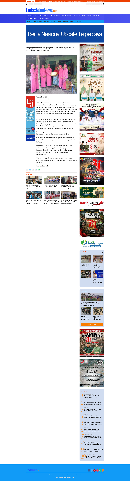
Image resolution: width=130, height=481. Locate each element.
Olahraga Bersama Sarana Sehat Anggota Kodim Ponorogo (85, 318)
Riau (54, 21)
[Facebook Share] (27, 170)
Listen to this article (43, 99)
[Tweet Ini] (30, 170)
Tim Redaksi (52, 475)
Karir (57, 475)
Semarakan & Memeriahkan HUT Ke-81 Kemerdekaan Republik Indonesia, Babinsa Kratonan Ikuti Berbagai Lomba (85, 265)
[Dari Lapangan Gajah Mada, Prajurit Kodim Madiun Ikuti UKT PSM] (98, 311)
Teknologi (42, 18)
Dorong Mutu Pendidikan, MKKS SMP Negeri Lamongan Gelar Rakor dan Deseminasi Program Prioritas (93, 423)
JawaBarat (33, 21)
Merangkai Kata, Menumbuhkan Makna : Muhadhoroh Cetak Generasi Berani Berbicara (93, 450)
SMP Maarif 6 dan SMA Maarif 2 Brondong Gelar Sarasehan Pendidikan (93, 403)
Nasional (58, 15)
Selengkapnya (91, 324)
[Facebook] (89, 470)
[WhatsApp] (100, 470)
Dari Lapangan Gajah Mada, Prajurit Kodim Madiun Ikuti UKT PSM (98, 318)
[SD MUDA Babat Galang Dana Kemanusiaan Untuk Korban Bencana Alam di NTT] (52, 195)
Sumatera (59, 21)
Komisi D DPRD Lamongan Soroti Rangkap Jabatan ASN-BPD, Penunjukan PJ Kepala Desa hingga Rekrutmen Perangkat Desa (93, 443)
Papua (80, 21)
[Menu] (27, 4)
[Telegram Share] (36, 170)
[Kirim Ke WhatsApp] (39, 170)
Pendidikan (52, 15)
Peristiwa (69, 15)
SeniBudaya (75, 15)
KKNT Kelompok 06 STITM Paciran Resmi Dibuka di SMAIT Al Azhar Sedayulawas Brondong (94, 457)
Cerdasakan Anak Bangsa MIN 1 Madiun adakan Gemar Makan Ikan (93, 436)
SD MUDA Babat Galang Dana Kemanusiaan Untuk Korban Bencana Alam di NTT (51, 202)
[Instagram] (97, 470)
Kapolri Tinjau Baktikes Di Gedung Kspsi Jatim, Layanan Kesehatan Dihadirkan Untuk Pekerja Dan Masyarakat (33, 202)
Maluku (76, 21)
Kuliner (47, 18)
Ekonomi (64, 15)
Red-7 (27, 53)
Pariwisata (35, 18)
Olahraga (40, 15)
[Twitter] (92, 470)
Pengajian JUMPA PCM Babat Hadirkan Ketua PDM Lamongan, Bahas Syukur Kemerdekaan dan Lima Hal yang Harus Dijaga (69, 186)
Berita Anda (96, 15)
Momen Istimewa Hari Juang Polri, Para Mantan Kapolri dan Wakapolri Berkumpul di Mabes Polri (39, 1)
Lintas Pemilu (82, 15)
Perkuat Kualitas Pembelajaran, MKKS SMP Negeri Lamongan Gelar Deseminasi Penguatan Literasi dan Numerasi (93, 416)
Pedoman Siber (70, 475)
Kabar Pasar (29, 18)
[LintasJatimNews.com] (41, 9)
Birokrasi (29, 15)
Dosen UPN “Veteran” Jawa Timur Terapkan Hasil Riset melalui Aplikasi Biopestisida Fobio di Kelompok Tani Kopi (69, 202)
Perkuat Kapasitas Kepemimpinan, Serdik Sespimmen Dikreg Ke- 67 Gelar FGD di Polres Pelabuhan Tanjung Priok (98, 265)
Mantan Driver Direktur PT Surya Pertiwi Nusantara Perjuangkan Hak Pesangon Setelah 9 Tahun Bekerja (92, 396)
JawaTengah (40, 21)
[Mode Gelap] (103, 4)
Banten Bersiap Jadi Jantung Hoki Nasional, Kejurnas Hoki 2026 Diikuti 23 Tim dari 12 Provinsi (91, 304)
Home (31, 4)
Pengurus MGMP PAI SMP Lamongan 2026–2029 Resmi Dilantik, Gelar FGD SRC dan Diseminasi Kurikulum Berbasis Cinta (93, 430)
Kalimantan (65, 21)
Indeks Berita (38, 4)
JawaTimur (46, 21)
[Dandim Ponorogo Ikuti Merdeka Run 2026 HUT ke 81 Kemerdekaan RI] (52, 180)
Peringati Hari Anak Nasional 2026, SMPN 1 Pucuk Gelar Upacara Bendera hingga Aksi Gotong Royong (92, 410)
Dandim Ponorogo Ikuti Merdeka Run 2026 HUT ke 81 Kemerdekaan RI (81, 1)
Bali (51, 21)
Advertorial (89, 15)
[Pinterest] (94, 470)
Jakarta (28, 21)
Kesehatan (34, 15)
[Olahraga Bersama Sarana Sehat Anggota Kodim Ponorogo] (86, 311)
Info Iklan (62, 475)
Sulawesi (71, 21)
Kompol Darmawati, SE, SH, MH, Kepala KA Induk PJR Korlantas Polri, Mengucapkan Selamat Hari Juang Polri (97, 281)
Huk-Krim (46, 15)
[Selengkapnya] (102, 252)
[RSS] (103, 470)
